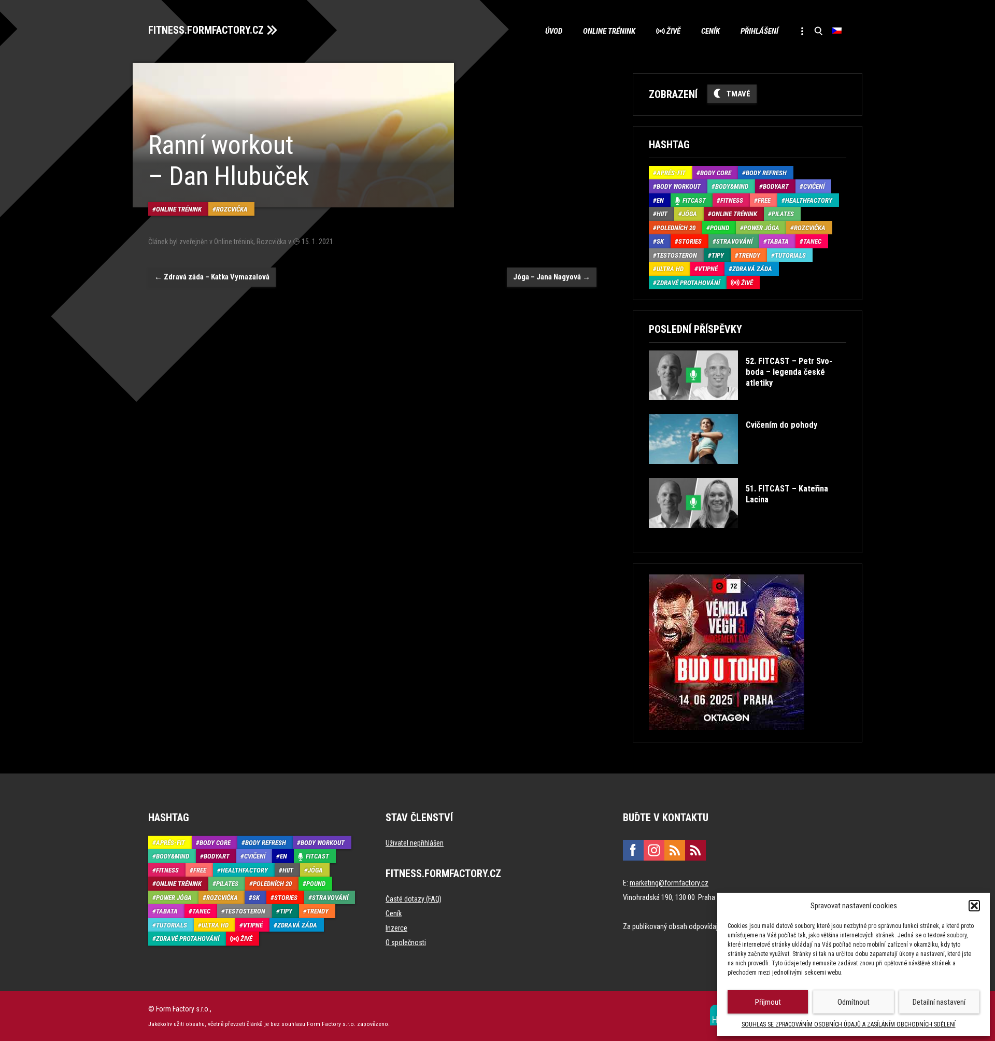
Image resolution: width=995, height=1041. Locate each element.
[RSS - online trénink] (695, 850)
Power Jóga (761, 228)
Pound (719, 228)
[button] (974, 906)
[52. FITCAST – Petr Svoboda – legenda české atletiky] (746, 408)
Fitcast (694, 200)
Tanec (812, 241)
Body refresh (766, 173)
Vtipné (708, 269)
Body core (715, 173)
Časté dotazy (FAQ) (414, 899)
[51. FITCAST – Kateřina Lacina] (746, 535)
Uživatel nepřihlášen (415, 843)
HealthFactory (808, 200)
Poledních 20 (676, 228)
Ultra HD (670, 269)
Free (764, 200)
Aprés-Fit (671, 173)
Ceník (710, 31)
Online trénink (609, 31)
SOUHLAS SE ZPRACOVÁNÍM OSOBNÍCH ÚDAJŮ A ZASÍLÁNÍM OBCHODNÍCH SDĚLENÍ (849, 1024)
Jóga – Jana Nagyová (551, 277)
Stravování (734, 241)
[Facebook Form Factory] (633, 850)
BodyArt (776, 186)
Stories (690, 241)
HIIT (662, 214)
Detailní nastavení (939, 1002)
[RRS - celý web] (674, 850)
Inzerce (396, 928)
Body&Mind (731, 186)
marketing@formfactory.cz (669, 883)
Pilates (783, 214)
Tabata (778, 241)
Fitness (731, 200)
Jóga (689, 214)
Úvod (553, 31)
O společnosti (406, 942)
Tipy (718, 255)
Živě (673, 31)
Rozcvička (232, 209)
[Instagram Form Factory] (654, 850)
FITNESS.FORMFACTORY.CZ (206, 30)
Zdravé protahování (688, 283)
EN (660, 200)
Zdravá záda (752, 269)
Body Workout (679, 186)
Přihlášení (759, 31)
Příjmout (768, 1002)
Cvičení (814, 186)
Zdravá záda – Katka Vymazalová (211, 277)
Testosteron (677, 255)
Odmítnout (853, 1002)
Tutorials (790, 255)
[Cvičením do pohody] (733, 471)
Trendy (749, 255)
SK (660, 241)
